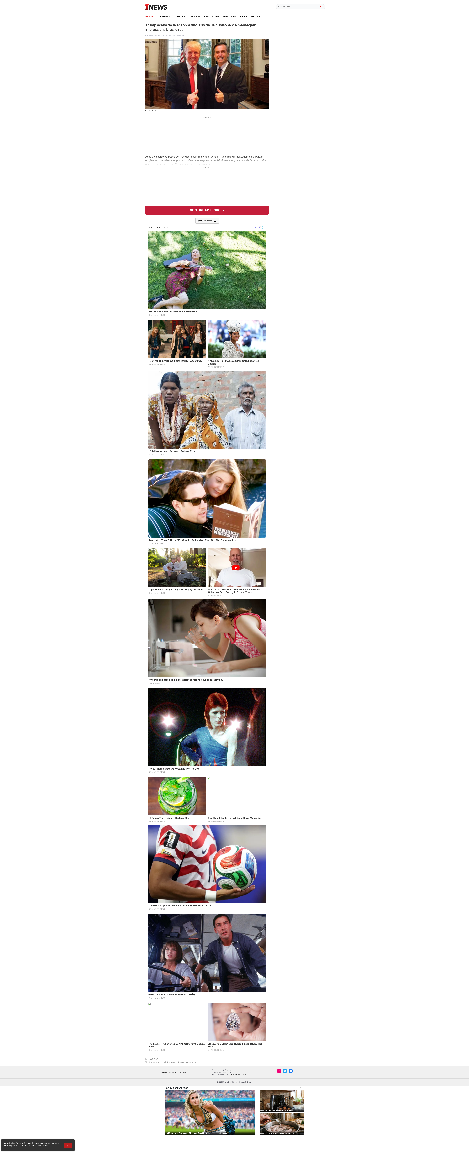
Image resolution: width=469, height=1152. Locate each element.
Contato (164, 1072)
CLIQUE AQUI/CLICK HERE (239, 1075)
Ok (68, 1146)
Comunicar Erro (205, 221)
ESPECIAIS (255, 16)
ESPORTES (195, 16)
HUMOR (243, 16)
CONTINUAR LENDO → (207, 210)
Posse (181, 1062)
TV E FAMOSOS (164, 16)
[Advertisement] (207, 135)
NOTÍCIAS (149, 16)
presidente (190, 1062)
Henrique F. (180, 36)
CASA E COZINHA (211, 16)
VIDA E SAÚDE (181, 16)
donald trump (155, 1062)
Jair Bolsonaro (170, 1062)
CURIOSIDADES (229, 16)
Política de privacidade (177, 1072)
